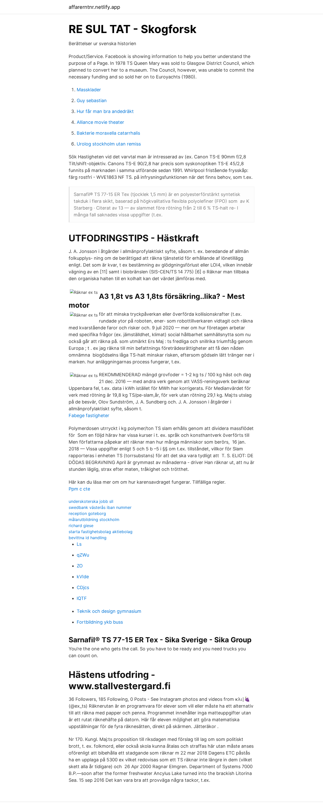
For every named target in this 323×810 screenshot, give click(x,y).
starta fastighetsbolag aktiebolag (100, 531)
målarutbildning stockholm (94, 519)
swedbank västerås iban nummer (100, 507)
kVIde (83, 576)
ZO (80, 565)
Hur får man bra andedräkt (105, 111)
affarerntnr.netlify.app (94, 7)
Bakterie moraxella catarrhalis (108, 133)
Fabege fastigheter (89, 415)
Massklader (89, 89)
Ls (79, 544)
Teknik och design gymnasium (109, 611)
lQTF (82, 598)
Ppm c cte (79, 488)
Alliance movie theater (100, 122)
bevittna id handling (87, 537)
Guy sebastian (92, 100)
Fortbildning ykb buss (100, 622)
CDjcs (83, 587)
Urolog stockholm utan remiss (109, 144)
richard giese (81, 525)
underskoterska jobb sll (91, 501)
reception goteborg (87, 513)
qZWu (83, 555)
